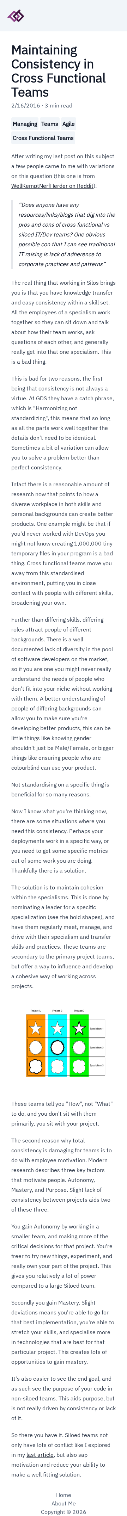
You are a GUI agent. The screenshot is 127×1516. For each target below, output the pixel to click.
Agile (68, 123)
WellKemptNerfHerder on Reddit (52, 185)
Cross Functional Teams (43, 137)
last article (40, 1454)
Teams (49, 123)
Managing (25, 123)
